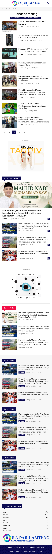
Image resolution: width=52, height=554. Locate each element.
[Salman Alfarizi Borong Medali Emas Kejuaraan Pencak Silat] (9, 40)
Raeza (21, 40)
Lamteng (37, 17)
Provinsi (11, 9)
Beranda (4, 9)
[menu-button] (3, 3)
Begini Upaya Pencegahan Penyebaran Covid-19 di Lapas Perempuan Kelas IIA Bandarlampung (34, 119)
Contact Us (27, 551)
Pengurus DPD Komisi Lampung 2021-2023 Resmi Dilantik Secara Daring (34, 50)
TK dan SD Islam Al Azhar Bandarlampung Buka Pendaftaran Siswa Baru (32, 106)
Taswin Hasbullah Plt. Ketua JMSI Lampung (32, 23)
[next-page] (24, 132)
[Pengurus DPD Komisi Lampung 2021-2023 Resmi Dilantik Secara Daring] (9, 53)
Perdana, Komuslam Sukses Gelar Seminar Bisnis (32, 64)
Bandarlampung (16, 17)
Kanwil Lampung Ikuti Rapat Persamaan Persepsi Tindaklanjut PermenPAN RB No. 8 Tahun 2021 (32, 92)
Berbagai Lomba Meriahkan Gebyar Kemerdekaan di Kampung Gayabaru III (33, 253)
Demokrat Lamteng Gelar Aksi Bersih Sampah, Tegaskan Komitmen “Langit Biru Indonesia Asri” (34, 226)
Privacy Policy (37, 551)
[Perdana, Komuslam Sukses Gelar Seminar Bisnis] (9, 67)
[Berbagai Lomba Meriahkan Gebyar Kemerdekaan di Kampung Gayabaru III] (9, 256)
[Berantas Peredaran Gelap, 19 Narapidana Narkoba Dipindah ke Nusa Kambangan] (9, 81)
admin (4, 219)
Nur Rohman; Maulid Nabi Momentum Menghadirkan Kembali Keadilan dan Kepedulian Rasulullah (21, 213)
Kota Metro (28, 17)
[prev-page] (4, 132)
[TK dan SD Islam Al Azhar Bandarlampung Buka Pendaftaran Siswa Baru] (9, 108)
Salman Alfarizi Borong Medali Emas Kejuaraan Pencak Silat (33, 36)
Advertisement (15, 551)
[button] (48, 3)
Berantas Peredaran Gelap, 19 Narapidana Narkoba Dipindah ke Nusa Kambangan (34, 78)
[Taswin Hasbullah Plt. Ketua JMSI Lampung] (9, 26)
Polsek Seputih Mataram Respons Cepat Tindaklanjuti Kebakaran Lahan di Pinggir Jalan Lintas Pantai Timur (33, 239)
